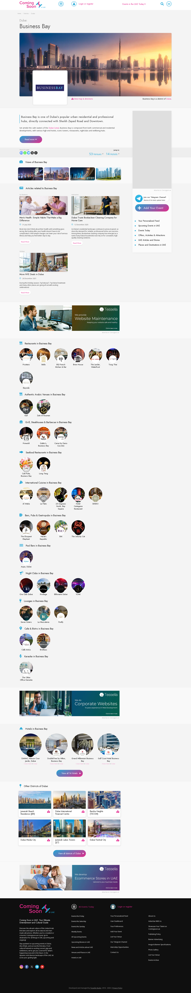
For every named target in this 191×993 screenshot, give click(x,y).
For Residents (23, 195)
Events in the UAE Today (133, 4)
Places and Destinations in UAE (152, 244)
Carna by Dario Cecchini (60, 444)
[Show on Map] (48, 811)
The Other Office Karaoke (26, 678)
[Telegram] (28, 152)
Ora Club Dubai (26, 594)
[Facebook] (21, 152)
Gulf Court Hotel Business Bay (108, 759)
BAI (61, 536)
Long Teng (43, 473)
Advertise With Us (154, 921)
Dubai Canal (54, 128)
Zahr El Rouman (43, 415)
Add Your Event (153, 208)
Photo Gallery (153, 950)
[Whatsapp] (25, 152)
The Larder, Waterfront (95, 365)
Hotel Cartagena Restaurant (78, 506)
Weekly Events (76, 932)
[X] (32, 152)
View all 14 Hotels (70, 773)
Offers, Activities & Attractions (151, 235)
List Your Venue (116, 937)
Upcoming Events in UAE (149, 225)
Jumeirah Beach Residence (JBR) (28, 813)
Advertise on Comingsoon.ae (162, 190)
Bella (43, 364)
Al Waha (26, 504)
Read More (25, 242)
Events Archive (153, 960)
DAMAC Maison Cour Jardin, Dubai (31, 759)
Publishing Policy (154, 934)
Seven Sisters (26, 622)
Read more (30, 139)
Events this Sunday (78, 926)
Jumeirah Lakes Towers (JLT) (65, 841)
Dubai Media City (28, 840)
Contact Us (114, 952)
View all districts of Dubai (69, 853)
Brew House (78, 364)
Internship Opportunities (119, 947)
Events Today (144, 230)
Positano (26, 364)
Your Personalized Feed (148, 220)
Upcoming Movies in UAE (80, 942)
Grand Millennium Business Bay (83, 759)
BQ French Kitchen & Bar (60, 365)
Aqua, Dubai (26, 567)
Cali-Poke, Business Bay (26, 474)
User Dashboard (116, 921)
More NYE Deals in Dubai (31, 274)
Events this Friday (77, 916)
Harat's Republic (43, 537)
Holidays (22, 251)
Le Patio (43, 504)
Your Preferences (116, 926)
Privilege (43, 594)
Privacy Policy (117, 988)
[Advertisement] (152, 150)
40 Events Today (86, 906)
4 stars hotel (53, 764)
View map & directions (83, 99)
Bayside (26, 388)
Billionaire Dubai (60, 594)
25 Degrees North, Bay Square (61, 506)
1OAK (78, 594)
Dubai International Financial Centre (63, 813)
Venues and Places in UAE (80, 952)
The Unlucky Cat (78, 536)
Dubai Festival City (98, 840)
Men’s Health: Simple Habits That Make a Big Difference (40, 219)
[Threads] (35, 152)
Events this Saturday (78, 921)
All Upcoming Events (78, 937)
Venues (95, 153)
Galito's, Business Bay (43, 444)
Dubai (168, 99)
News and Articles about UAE (82, 947)
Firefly (60, 622)
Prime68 (26, 443)
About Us (151, 916)
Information (75, 195)
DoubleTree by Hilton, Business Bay (56, 759)
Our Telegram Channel (118, 942)
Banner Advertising (155, 939)
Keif (26, 415)
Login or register (86, 3)
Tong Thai (113, 364)
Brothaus (43, 650)
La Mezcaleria (43, 622)
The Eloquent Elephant (26, 537)
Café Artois (26, 650)
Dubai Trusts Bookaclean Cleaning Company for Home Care (94, 219)
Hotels (111, 153)
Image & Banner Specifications (159, 944)
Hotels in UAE (76, 958)
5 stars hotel (27, 764)
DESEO (95, 504)
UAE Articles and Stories (149, 240)
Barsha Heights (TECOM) (96, 813)
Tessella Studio (95, 988)
